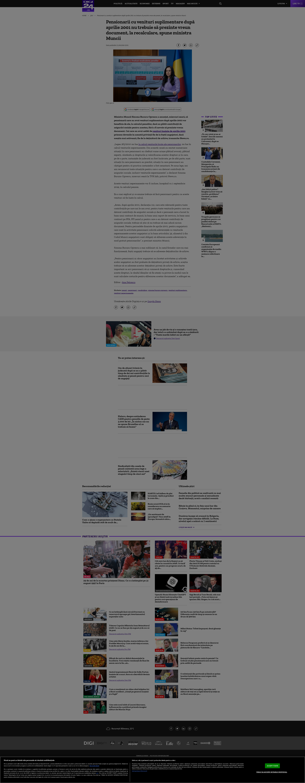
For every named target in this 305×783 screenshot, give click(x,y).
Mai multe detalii (94, 766)
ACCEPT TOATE (272, 766)
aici (97, 773)
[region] (152, 770)
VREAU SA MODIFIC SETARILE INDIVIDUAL (271, 772)
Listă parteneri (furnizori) (139, 771)
